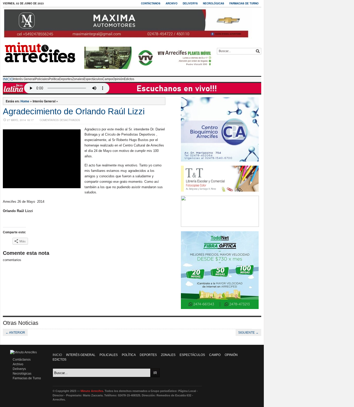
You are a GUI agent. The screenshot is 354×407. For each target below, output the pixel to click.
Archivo (172, 3)
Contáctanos (150, 3)
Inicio (8, 79)
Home (24, 101)
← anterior (15, 332)
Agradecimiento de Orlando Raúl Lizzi (74, 111)
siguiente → (248, 332)
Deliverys (190, 3)
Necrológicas (213, 3)
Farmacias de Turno (244, 3)
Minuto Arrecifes (92, 390)
